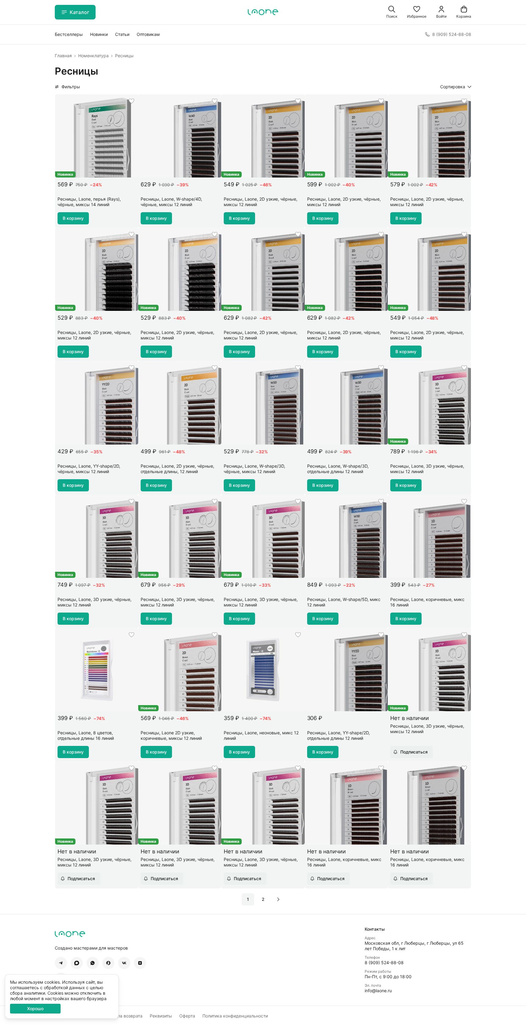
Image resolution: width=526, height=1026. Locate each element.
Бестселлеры (69, 34)
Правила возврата (123, 1015)
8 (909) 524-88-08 (384, 962)
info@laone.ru (378, 990)
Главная (63, 55)
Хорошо (35, 1008)
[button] (416, 12)
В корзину (73, 218)
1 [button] (248, 899)
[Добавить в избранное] (131, 101)
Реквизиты (161, 1015)
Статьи (122, 34)
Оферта (187, 1015)
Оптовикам (148, 34)
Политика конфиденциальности (235, 1015)
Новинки (99, 34)
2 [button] (263, 899)
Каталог (79, 12)
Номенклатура (93, 55)
